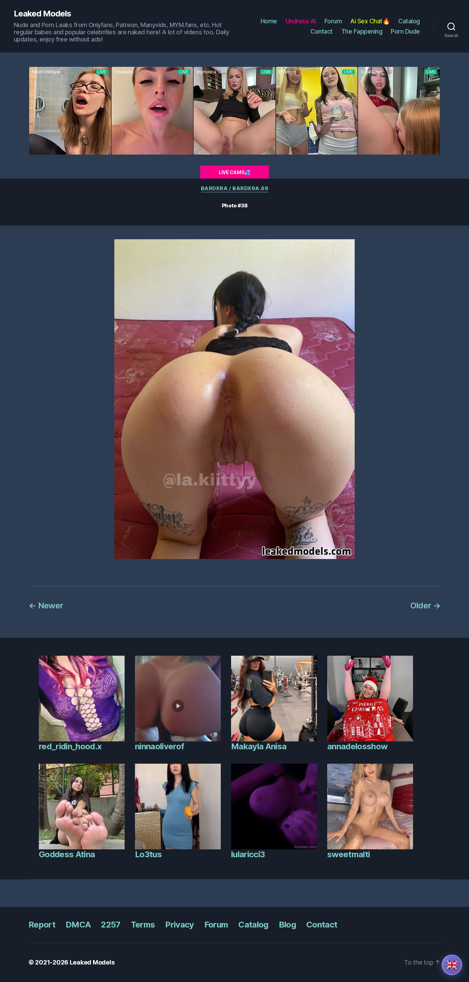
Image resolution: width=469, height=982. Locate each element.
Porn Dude (405, 31)
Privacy (179, 925)
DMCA (78, 925)
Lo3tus (148, 854)
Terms (143, 925)
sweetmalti (348, 854)
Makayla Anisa (258, 746)
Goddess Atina (67, 854)
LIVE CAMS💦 (234, 172)
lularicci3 (248, 854)
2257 (110, 925)
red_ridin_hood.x (70, 746)
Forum (333, 21)
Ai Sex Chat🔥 (370, 21)
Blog (287, 925)
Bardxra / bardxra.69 (234, 188)
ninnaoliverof (159, 746)
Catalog (409, 21)
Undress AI (301, 21)
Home (269, 21)
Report (41, 925)
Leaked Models (42, 14)
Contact (321, 31)
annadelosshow (357, 746)
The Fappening (361, 31)
